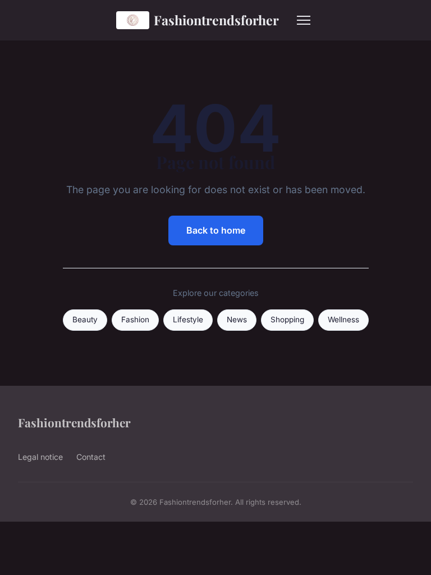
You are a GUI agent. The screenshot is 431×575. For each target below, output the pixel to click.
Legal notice (40, 457)
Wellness (343, 319)
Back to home (215, 230)
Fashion (135, 319)
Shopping (287, 319)
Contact (91, 457)
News (237, 319)
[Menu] (303, 20)
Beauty (85, 319)
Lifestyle (188, 319)
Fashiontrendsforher (216, 20)
